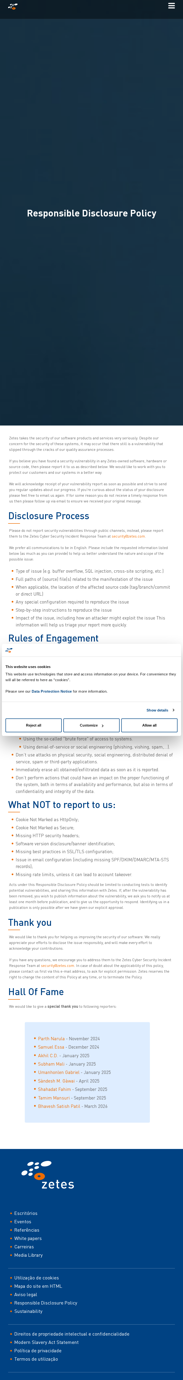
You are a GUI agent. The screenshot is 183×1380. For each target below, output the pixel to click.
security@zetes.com (128, 536)
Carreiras (24, 1247)
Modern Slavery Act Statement (46, 1342)
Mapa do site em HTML (38, 1286)
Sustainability (28, 1311)
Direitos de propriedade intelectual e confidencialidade (71, 1334)
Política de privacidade (37, 1350)
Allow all (149, 725)
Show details (157, 710)
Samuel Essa (51, 1047)
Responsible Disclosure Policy (45, 1303)
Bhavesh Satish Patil (59, 1106)
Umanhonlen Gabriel (59, 1072)
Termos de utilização (36, 1359)
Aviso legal (25, 1294)
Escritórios (25, 1213)
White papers (28, 1238)
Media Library (28, 1255)
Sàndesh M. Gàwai (56, 1081)
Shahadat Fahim (54, 1089)
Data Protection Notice (52, 691)
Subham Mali (51, 1064)
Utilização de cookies (36, 1278)
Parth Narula (51, 1038)
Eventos (22, 1221)
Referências (26, 1230)
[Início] (14, 6)
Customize (89, 725)
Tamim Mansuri (54, 1097)
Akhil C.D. (48, 1055)
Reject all (33, 725)
